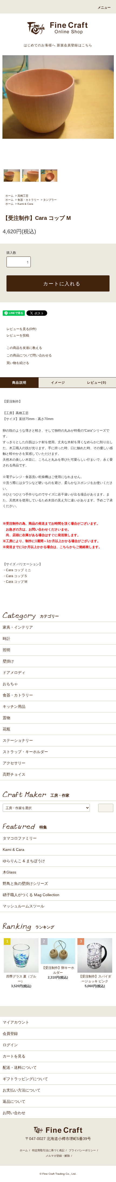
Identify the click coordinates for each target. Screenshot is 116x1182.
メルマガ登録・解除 (58, 1155)
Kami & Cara (25, 203)
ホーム (9, 195)
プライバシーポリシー (82, 1150)
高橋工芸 (23, 195)
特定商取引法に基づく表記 (48, 1150)
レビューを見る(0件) (21, 329)
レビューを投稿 (17, 335)
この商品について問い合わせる (29, 355)
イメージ (58, 382)
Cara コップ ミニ (18, 570)
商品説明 (19, 382)
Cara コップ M (16, 582)
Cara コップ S (16, 576)
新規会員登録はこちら (75, 45)
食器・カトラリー (28, 199)
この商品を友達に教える (24, 348)
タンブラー (50, 199)
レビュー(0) (96, 382)
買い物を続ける (17, 363)
